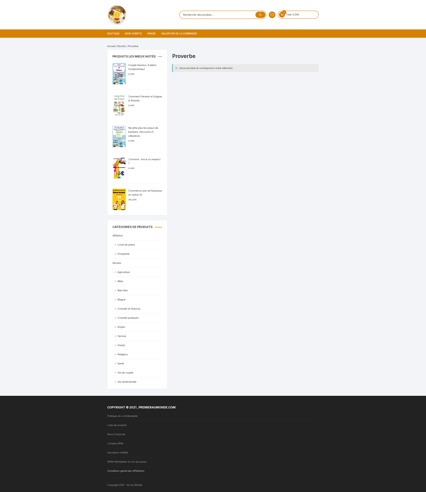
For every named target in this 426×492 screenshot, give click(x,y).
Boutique (113, 33)
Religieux (122, 354)
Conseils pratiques (128, 317)
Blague (121, 299)
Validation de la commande (179, 33)
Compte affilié (115, 443)
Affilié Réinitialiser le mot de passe (126, 461)
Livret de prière (126, 244)
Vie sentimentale (126, 381)
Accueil (111, 46)
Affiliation (117, 235)
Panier (151, 33)
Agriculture (123, 272)
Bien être (122, 290)
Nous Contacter (116, 434)
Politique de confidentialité (122, 416)
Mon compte (133, 33)
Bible (120, 281)
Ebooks (121, 46)
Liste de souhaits (117, 425)
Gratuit (121, 345)
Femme (121, 336)
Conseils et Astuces (128, 308)
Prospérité (123, 253)
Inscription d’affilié (117, 452)
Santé (120, 363)
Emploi (121, 326)
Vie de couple (125, 372)
